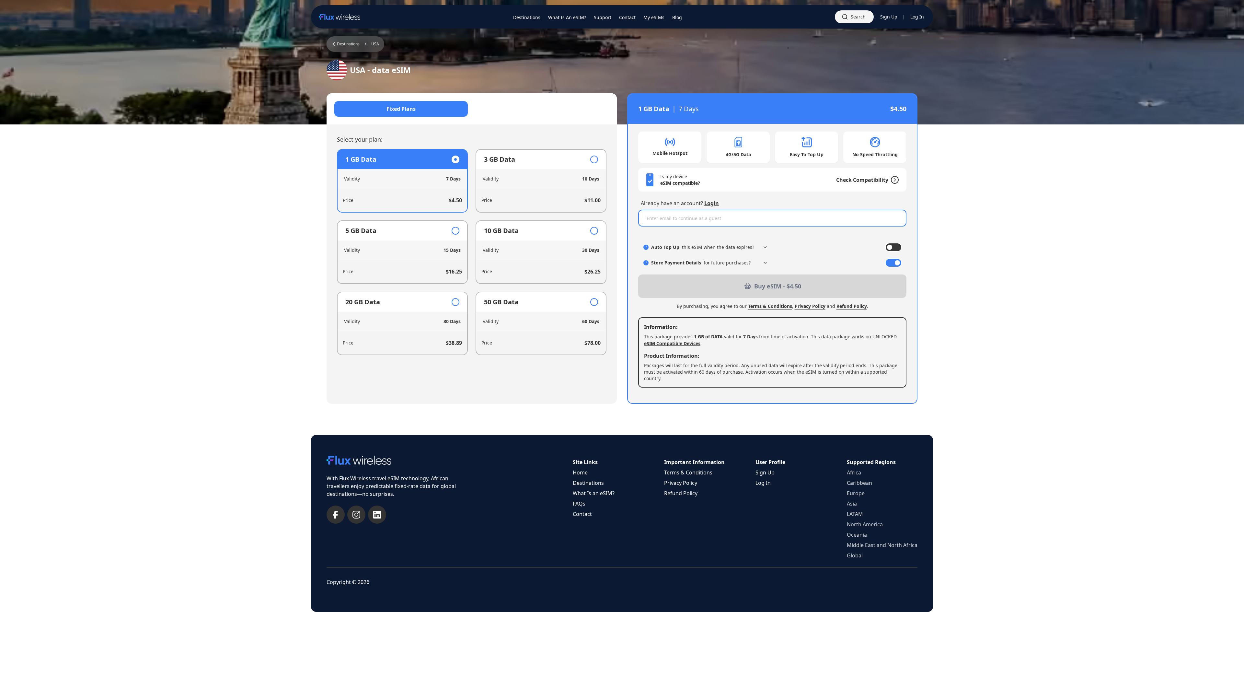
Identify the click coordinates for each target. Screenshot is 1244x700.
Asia (852, 503)
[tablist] (472, 108)
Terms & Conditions (770, 306)
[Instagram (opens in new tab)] (356, 515)
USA (375, 44)
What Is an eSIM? (594, 493)
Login (711, 203)
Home (580, 472)
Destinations (588, 482)
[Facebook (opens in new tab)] (336, 515)
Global (855, 555)
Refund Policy (851, 306)
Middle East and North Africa (882, 545)
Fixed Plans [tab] (401, 108)
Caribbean (859, 482)
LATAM (855, 514)
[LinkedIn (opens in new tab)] (377, 515)
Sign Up (888, 17)
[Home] (339, 17)
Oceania (857, 534)
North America (865, 524)
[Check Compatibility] (893, 180)
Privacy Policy (810, 306)
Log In (917, 17)
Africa (854, 472)
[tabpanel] (471, 252)
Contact (582, 514)
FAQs (579, 503)
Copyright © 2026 (348, 582)
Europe (856, 493)
